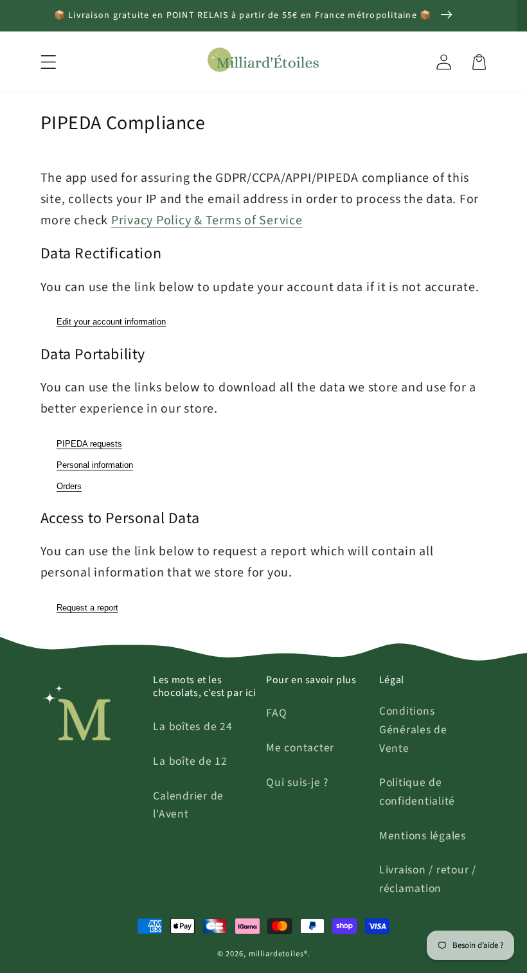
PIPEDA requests (89, 444)
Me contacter (300, 748)
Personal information (95, 465)
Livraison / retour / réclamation (427, 879)
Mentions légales (422, 836)
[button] (48, 62)
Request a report (87, 607)
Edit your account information (111, 321)
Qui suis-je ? (297, 782)
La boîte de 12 (190, 761)
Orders (69, 486)
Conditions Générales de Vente (413, 729)
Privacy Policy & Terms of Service (207, 220)
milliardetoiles (276, 954)
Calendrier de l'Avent (188, 805)
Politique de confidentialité (417, 791)
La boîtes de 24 (192, 727)
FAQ (276, 713)
